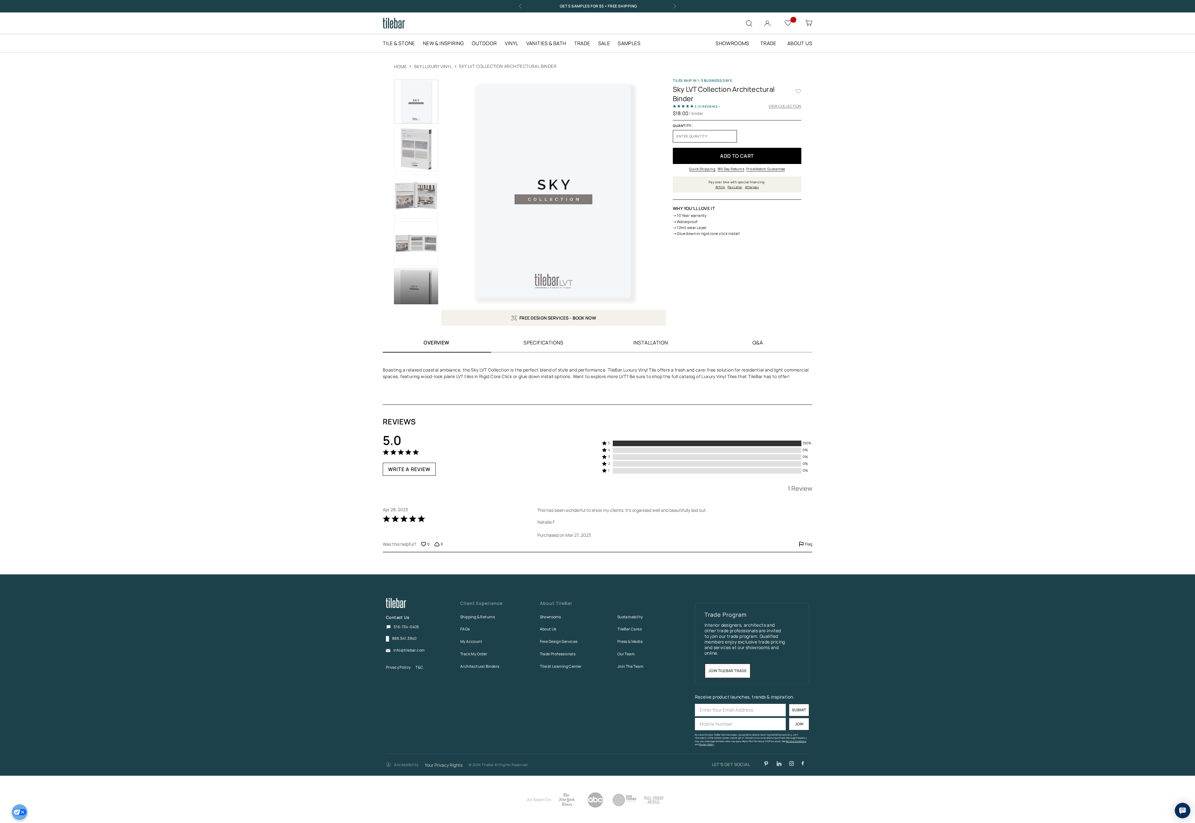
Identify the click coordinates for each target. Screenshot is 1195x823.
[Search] (749, 23)
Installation (650, 342)
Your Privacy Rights (443, 765)
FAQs (465, 629)
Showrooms (550, 617)
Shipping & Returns (477, 617)
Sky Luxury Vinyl (433, 66)
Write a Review (409, 469)
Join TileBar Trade (728, 671)
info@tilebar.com (408, 650)
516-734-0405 (406, 626)
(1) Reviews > (707, 106)
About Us (548, 629)
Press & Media (630, 641)
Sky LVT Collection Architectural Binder (507, 66)
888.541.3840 (404, 638)
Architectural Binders (479, 666)
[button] (402, 765)
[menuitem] (402, 43)
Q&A (757, 342)
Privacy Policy (398, 667)
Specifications (543, 342)
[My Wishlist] (789, 22)
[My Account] (768, 22)
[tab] (543, 342)
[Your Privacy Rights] (19, 812)
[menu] (515, 43)
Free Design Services (559, 641)
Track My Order (473, 654)
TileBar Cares (629, 629)
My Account (471, 641)
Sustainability (630, 617)
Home (400, 66)
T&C (419, 667)
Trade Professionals (558, 654)
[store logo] (394, 23)
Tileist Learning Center (561, 666)
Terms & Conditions (796, 741)
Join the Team (630, 666)
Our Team (626, 654)
